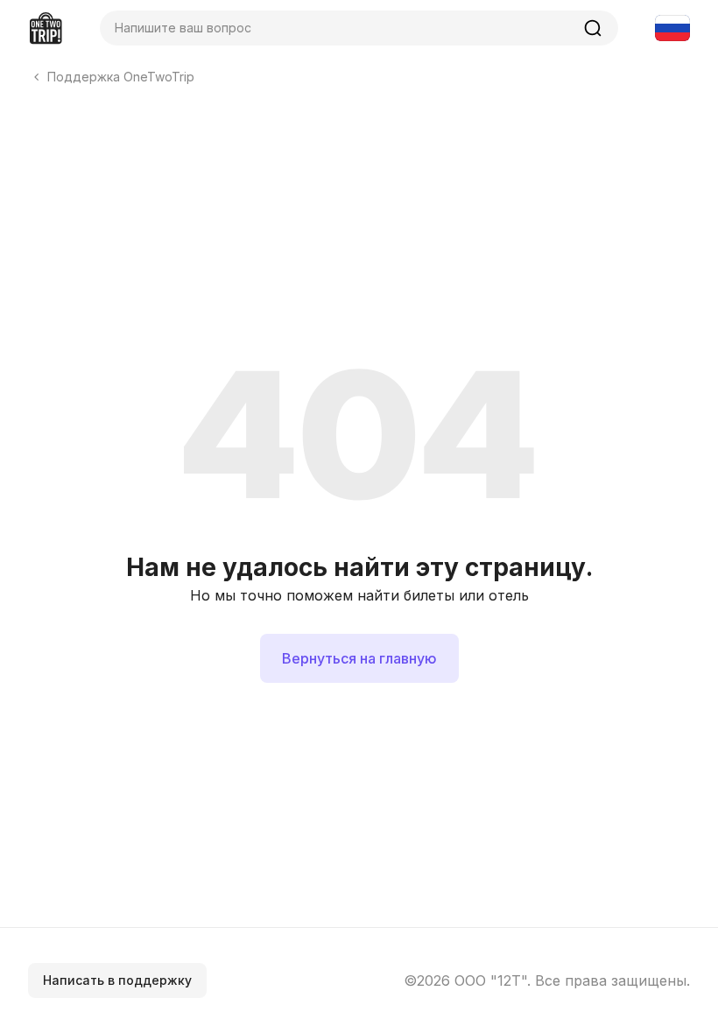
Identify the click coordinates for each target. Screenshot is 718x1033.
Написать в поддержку (117, 980)
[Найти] (592, 28)
